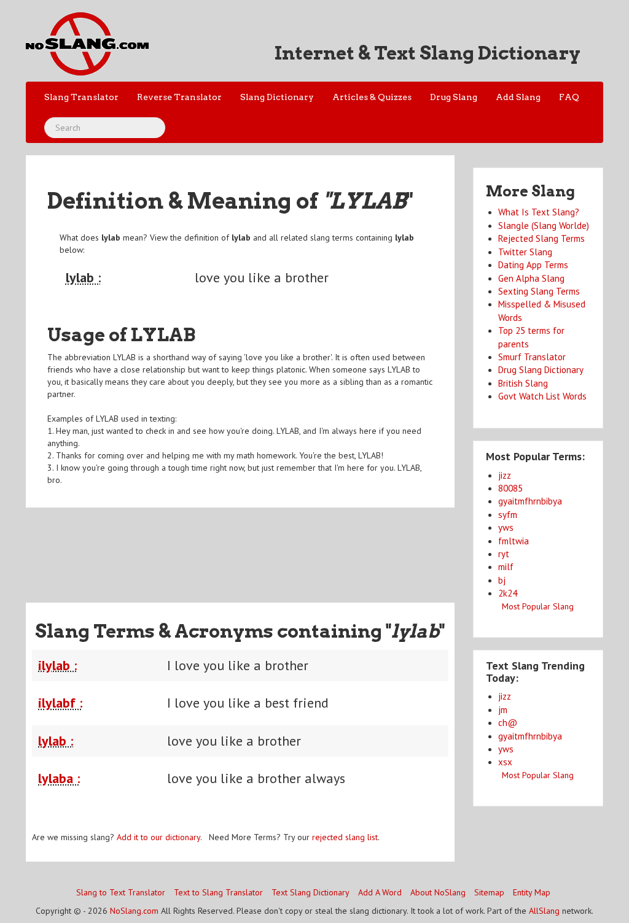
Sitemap (489, 892)
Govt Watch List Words (542, 396)
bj (502, 580)
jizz (504, 475)
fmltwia (513, 541)
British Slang (523, 383)
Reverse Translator (179, 97)
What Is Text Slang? (538, 212)
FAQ (569, 97)
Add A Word (380, 892)
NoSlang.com (134, 910)
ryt (503, 554)
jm (502, 710)
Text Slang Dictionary (311, 892)
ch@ (507, 722)
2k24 (507, 593)
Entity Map (531, 892)
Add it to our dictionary (158, 837)
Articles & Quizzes (372, 97)
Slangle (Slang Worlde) (543, 225)
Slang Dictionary (277, 97)
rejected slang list (345, 837)
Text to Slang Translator (218, 892)
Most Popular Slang (538, 606)
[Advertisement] (249, 547)
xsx (505, 762)
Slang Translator (81, 97)
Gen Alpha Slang (531, 278)
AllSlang (544, 910)
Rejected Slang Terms (541, 238)
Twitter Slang (525, 252)
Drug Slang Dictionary (541, 370)
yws (506, 527)
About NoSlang (438, 892)
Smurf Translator (532, 357)
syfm (507, 514)
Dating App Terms (533, 265)
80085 (510, 488)
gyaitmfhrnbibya (530, 501)
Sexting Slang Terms (539, 291)
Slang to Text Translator (120, 892)
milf (506, 567)
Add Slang (518, 97)
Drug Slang (453, 97)
